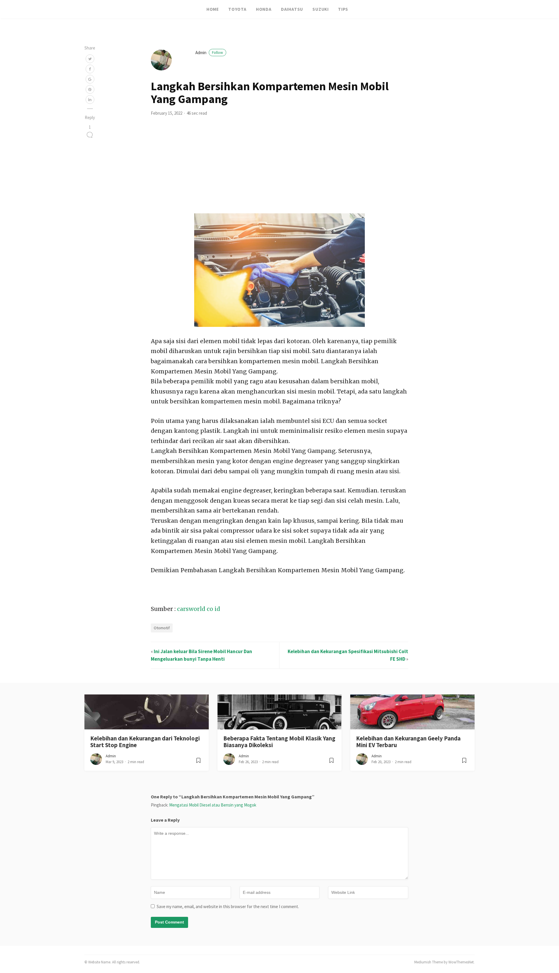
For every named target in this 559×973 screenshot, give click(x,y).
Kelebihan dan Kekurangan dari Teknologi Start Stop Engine (145, 742)
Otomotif (162, 627)
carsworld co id (198, 608)
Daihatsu (292, 9)
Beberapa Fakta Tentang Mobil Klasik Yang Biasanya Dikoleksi (279, 742)
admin (209, 52)
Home (212, 9)
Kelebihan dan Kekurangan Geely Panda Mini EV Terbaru (408, 742)
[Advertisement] (279, 169)
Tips (343, 9)
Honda (264, 9)
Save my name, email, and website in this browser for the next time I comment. (228, 906)
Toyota (237, 9)
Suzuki (320, 9)
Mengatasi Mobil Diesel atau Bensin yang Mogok (212, 805)
